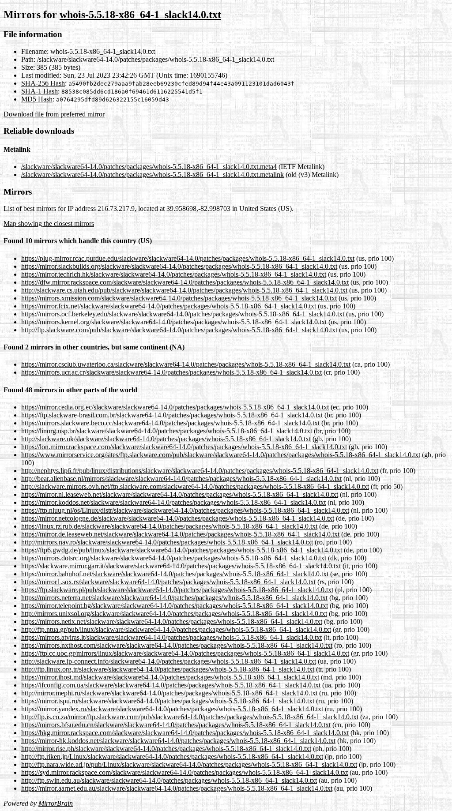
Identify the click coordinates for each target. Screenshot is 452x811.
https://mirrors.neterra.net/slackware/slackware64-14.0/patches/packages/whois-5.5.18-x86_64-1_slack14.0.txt (174, 597)
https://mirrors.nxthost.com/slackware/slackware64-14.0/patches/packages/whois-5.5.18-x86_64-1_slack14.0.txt (176, 645)
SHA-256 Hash (43, 83)
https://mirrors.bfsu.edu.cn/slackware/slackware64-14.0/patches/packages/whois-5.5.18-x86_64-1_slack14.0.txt (176, 724)
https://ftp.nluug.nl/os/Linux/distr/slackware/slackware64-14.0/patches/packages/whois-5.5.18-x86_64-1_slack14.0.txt (185, 510)
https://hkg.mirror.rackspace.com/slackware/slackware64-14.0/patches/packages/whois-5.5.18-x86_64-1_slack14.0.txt (185, 732)
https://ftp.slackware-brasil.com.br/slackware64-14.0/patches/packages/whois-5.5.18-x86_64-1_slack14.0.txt (172, 415)
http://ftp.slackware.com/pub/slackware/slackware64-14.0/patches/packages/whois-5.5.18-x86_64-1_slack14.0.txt (179, 330)
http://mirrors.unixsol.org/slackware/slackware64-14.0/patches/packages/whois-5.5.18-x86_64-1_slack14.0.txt (174, 613)
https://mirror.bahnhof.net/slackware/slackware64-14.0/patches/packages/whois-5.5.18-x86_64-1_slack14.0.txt (174, 574)
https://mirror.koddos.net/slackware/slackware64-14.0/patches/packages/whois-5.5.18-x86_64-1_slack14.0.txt (173, 502)
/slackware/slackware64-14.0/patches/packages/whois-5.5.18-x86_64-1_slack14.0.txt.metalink (152, 174)
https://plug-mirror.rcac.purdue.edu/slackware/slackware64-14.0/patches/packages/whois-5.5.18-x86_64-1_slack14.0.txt (187, 258)
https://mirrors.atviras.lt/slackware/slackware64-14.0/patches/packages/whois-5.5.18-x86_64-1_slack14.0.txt (171, 637)
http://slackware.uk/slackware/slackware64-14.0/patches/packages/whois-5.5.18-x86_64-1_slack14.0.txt (166, 439)
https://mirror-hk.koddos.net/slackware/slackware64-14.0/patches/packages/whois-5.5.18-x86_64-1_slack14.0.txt (178, 740)
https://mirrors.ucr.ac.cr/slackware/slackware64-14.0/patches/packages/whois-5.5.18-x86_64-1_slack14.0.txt (171, 372)
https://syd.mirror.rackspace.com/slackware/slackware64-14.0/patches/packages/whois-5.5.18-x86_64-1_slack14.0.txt (184, 772)
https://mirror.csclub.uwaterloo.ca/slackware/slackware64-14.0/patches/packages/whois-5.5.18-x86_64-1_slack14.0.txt (185, 364)
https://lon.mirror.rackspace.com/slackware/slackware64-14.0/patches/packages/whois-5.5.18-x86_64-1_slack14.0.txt (184, 447)
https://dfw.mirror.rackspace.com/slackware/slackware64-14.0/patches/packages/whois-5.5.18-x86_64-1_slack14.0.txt (185, 282)
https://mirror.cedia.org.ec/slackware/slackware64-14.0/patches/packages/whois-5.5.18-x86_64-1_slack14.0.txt (175, 407)
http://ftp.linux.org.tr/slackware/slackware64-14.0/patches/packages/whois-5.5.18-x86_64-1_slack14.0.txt (167, 669)
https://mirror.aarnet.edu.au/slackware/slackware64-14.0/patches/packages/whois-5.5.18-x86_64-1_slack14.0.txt (176, 788)
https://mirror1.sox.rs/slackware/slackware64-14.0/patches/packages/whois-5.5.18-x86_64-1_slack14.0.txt (168, 582)
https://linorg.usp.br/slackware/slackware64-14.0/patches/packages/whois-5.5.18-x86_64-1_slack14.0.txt (166, 431)
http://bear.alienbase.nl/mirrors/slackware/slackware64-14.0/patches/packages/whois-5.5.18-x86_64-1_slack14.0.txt (181, 478)
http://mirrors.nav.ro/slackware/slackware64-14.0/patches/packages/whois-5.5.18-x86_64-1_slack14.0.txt (167, 542)
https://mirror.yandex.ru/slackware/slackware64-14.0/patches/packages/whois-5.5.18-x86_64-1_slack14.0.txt (172, 709)
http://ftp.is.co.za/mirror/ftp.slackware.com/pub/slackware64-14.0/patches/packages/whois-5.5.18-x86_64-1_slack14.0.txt (189, 717)
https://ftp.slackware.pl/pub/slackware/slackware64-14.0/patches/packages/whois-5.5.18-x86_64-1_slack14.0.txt (177, 589)
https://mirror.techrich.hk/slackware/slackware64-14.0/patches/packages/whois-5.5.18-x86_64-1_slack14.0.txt (173, 274)
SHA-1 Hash (39, 91)
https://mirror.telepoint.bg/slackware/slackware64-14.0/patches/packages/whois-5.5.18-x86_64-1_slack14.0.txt (174, 605)
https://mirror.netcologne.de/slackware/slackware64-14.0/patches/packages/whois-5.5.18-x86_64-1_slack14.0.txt (177, 518)
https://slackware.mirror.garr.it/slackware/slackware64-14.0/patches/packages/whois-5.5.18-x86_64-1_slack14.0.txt (181, 566)
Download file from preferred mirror (54, 114)
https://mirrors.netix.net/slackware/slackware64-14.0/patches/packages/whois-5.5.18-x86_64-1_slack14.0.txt (171, 621)
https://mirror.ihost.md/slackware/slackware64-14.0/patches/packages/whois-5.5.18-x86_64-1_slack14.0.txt (170, 677)
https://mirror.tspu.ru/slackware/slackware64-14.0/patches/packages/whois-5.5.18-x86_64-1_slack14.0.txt (167, 701)
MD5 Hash (37, 99)
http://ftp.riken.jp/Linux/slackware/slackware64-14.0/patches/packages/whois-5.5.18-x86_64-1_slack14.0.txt (172, 756)
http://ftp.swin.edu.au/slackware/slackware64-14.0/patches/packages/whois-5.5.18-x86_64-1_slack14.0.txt (169, 780)
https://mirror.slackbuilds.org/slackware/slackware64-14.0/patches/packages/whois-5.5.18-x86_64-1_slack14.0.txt (179, 266)
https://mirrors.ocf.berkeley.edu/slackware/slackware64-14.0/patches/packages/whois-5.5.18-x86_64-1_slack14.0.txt (182, 314)
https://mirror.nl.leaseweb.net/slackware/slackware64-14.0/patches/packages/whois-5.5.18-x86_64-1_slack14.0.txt (179, 494)
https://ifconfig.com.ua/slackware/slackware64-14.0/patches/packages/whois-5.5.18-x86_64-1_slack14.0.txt (170, 685)
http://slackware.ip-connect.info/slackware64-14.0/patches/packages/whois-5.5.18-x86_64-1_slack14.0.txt (168, 661)
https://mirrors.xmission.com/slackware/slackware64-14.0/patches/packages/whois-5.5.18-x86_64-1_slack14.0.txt (179, 298)
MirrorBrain (55, 803)
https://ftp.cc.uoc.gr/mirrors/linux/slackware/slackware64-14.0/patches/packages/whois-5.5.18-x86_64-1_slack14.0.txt (185, 653)
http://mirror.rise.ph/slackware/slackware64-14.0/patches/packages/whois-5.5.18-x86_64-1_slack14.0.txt (166, 748)
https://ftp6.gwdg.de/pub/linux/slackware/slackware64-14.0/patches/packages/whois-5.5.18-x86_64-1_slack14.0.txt (181, 550)
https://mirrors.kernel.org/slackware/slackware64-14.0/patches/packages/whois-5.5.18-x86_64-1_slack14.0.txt (174, 322)
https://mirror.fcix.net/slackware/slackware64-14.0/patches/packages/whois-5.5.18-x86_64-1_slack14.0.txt (168, 306)
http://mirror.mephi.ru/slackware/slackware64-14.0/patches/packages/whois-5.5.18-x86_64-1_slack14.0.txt (169, 693)
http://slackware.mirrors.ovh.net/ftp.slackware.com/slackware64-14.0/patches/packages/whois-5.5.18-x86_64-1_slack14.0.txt (195, 486)
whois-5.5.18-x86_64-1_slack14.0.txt (140, 14)
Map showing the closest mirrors (49, 223)
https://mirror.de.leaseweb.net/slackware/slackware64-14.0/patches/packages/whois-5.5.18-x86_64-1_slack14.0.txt (180, 534)
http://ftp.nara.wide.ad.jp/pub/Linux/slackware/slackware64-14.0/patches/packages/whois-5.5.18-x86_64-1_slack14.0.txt (189, 764)
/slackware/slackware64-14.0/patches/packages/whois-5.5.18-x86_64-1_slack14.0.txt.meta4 (149, 166)
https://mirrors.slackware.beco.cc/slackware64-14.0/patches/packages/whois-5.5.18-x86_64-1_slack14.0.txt (170, 423)
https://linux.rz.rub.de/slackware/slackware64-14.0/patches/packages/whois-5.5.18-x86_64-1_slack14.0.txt (169, 526)
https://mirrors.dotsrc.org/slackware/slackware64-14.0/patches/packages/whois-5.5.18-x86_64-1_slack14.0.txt (173, 558)
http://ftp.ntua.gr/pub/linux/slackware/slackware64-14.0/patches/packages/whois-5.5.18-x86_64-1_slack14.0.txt (176, 629)
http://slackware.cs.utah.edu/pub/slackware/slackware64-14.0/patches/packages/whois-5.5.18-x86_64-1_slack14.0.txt (184, 290)
